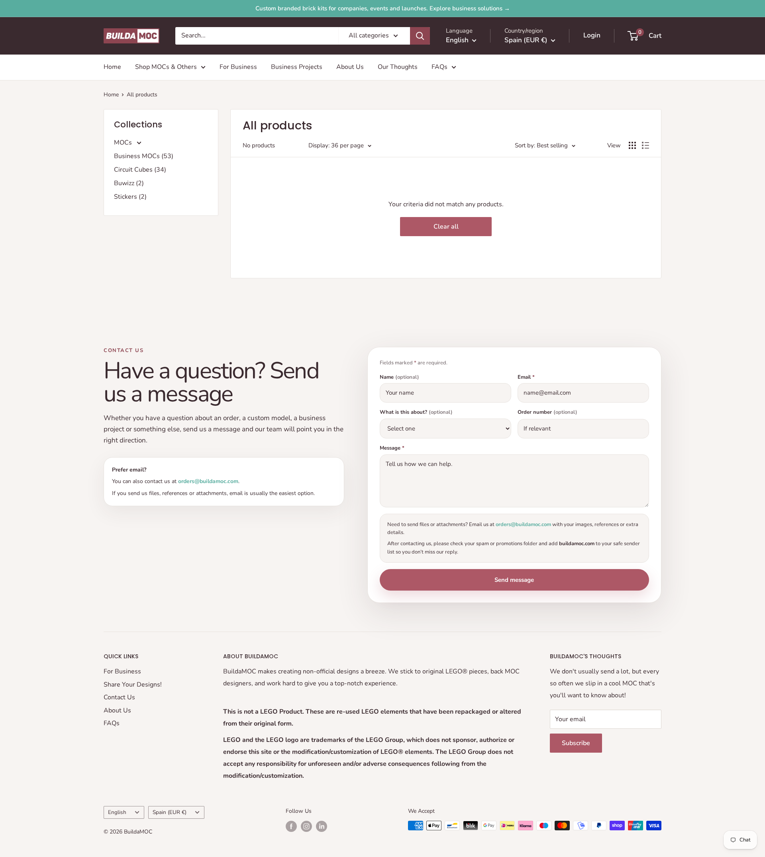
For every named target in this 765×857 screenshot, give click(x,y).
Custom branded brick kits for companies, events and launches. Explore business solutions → (382, 8)
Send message (514, 580)
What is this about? (416, 412)
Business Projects (296, 67)
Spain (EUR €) (169, 812)
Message (392, 448)
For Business (238, 67)
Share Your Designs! (133, 684)
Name (399, 377)
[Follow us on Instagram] (306, 826)
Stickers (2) (130, 196)
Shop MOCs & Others (166, 67)
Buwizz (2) (129, 183)
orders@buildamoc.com (208, 481)
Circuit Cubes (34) (140, 169)
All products (142, 94)
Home (112, 67)
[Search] (420, 36)
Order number (547, 412)
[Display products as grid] (632, 145)
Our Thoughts (398, 67)
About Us (350, 67)
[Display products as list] (645, 145)
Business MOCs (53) (143, 156)
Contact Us (119, 697)
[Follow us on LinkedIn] (321, 826)
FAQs (439, 67)
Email (526, 377)
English (117, 812)
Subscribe (576, 743)
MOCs (123, 142)
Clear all (446, 226)
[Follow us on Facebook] (291, 826)
